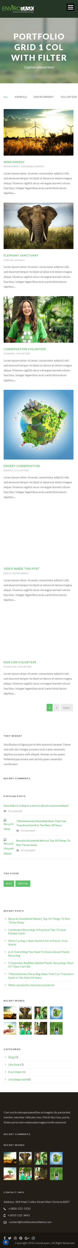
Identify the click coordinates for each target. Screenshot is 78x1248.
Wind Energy (14, 162)
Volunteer (69, 96)
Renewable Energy (32, 166)
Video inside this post (22, 568)
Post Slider (15, 1072)
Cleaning (9, 353)
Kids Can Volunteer (20, 662)
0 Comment (15, 811)
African (9, 260)
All (6, 96)
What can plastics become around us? (31, 985)
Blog (9, 883)
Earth (7, 573)
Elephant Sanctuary (21, 255)
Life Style (23, 883)
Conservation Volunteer (25, 349)
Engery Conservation (22, 466)
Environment (44, 96)
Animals (21, 96)
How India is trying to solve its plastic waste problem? (36, 805)
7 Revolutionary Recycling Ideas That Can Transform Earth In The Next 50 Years (40, 975)
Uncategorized (17, 1079)
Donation (10, 666)
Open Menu (70, 7)
